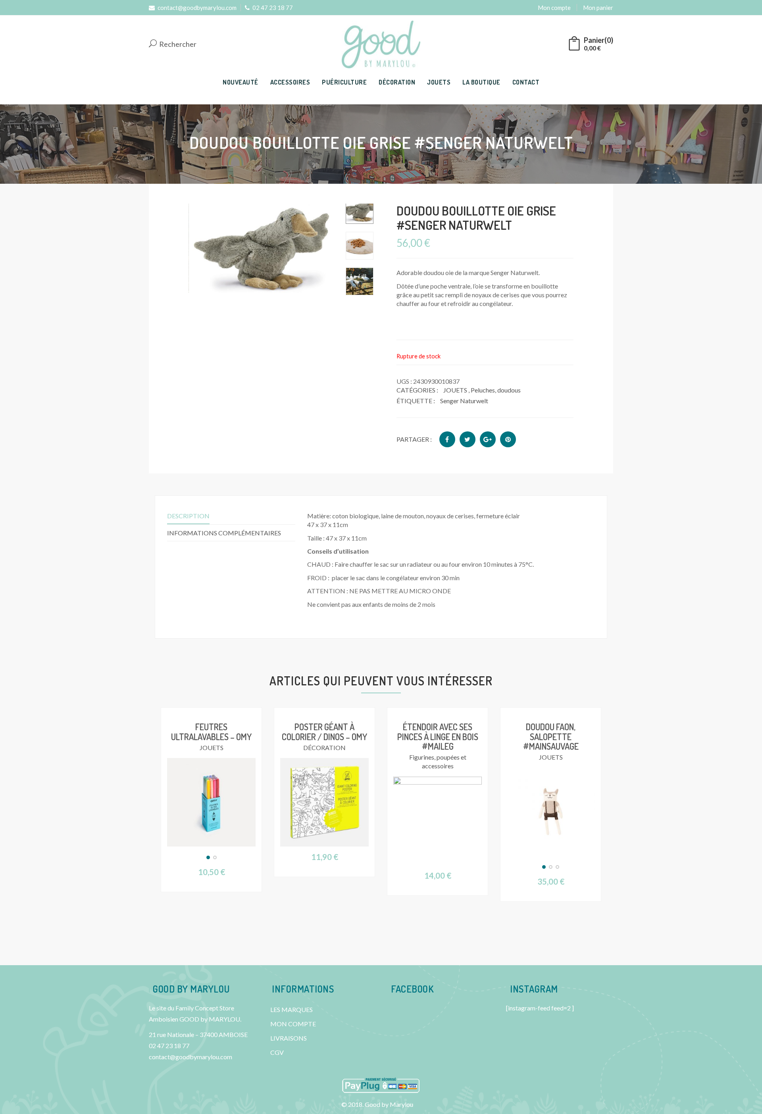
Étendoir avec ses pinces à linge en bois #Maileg (437, 736)
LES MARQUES (291, 1009)
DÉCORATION (397, 82)
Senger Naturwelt (464, 400)
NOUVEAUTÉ (240, 82)
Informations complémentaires (224, 533)
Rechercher (177, 44)
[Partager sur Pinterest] (508, 439)
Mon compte (554, 7)
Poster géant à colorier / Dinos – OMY (324, 731)
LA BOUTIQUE (481, 82)
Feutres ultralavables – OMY (211, 731)
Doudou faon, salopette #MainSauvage (551, 736)
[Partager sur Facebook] (447, 439)
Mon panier (598, 7)
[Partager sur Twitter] (467, 439)
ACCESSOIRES (290, 82)
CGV (277, 1052)
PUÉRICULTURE (344, 82)
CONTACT (526, 82)
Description (188, 515)
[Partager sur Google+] (488, 439)
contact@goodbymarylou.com (197, 7)
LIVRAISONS (288, 1038)
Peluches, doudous (496, 390)
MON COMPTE (293, 1023)
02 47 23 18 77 (272, 7)
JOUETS (438, 82)
